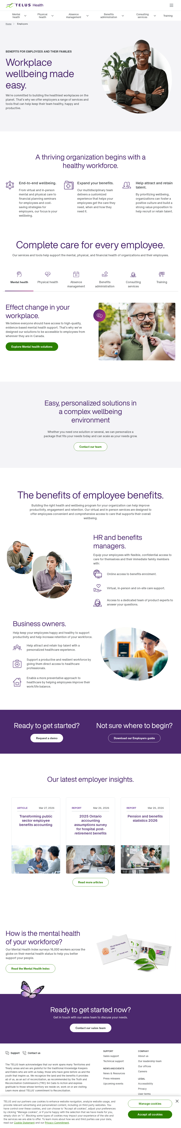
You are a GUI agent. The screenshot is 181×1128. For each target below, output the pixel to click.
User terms (144, 1094)
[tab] (19, 280)
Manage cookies (150, 1103)
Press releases (111, 1078)
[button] (171, 5)
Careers (142, 1071)
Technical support (113, 1061)
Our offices (144, 1066)
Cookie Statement (24, 1122)
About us (143, 1056)
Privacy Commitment (57, 1122)
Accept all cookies (150, 1114)
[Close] (177, 1101)
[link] (168, 16)
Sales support (111, 1056)
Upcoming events (113, 1083)
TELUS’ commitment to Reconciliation (48, 1090)
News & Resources (114, 1073)
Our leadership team (150, 1061)
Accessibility (145, 1083)
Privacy (142, 1089)
